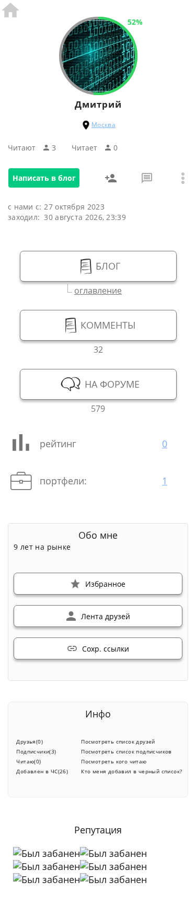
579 (98, 407)
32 (98, 348)
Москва (103, 124)
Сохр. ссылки (105, 649)
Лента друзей (105, 616)
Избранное (105, 584)
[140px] (98, 89)
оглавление (98, 289)
